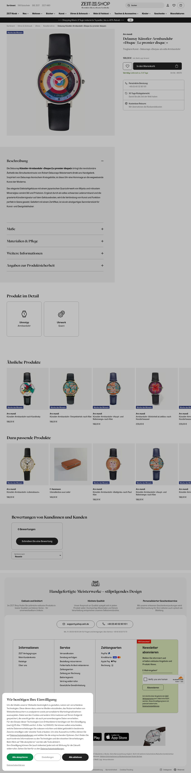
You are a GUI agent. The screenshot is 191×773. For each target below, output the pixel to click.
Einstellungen (48, 757)
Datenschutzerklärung (16, 765)
